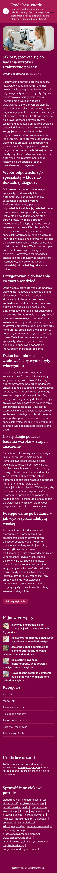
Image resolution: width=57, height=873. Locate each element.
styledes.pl (9, 822)
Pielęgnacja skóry (13, 707)
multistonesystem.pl (34, 799)
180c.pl (24, 811)
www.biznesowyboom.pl (17, 837)
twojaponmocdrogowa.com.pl (21, 849)
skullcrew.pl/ (10, 803)
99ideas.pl (41, 818)
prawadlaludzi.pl (12, 814)
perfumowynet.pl (35, 814)
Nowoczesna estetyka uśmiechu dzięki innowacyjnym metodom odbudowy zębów (27, 676)
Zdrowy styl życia (15, 601)
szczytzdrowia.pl (37, 841)
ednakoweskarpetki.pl (16, 807)
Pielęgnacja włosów (14, 713)
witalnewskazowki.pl (39, 826)
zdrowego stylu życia (29, 767)
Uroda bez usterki (26, 4)
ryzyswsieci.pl (40, 811)
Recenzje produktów (15, 720)
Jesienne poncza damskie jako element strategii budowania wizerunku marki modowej (25, 650)
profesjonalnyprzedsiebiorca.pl (21, 833)
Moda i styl (9, 700)
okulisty (28, 193)
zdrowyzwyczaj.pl (14, 826)
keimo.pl (8, 818)
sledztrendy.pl (11, 799)
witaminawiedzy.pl (14, 841)
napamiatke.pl (26, 822)
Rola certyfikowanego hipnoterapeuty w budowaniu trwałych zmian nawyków (25, 663)
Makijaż (7, 694)
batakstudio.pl (23, 818)
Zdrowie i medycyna (15, 726)
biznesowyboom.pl (14, 830)
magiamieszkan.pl (13, 845)
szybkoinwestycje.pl (32, 803)
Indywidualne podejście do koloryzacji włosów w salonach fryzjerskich (26, 628)
